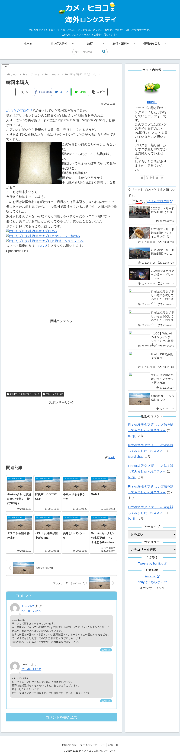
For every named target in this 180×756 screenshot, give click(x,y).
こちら (39, 246)
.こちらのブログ (17, 110)
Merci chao (135, 456)
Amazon (150, 576)
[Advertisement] (61, 278)
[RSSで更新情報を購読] (162, 177)
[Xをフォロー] (147, 177)
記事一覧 (113, 744)
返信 (107, 649)
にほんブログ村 (158, 201)
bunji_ (152, 102)
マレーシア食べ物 (54, 394)
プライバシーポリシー (92, 744)
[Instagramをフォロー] (152, 177)
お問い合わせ (69, 744)
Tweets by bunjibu (150, 563)
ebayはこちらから (150, 582)
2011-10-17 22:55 (31, 669)
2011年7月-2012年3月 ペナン (25, 394)
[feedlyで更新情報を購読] (157, 177)
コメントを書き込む (61, 717)
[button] (104, 52)
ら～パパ (27, 606)
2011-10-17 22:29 (31, 610)
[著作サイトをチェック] (142, 177)
